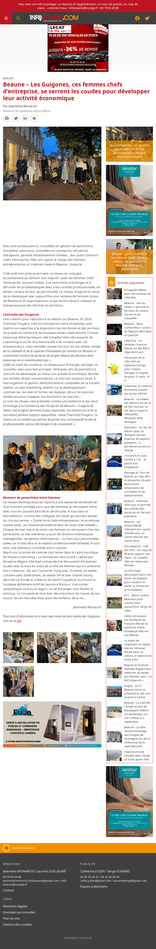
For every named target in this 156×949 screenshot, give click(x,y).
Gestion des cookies (17, 924)
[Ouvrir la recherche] (18, 18)
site (19, 621)
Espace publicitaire (93, 886)
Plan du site (11, 918)
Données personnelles (19, 912)
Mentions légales (15, 906)
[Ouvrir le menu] (6, 18)
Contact (8, 890)
